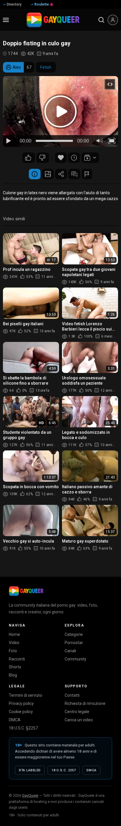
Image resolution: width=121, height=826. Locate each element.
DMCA (15, 719)
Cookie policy (21, 711)
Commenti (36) (74, 174)
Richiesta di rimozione (85, 703)
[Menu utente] (112, 20)
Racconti (17, 659)
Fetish (45, 67)
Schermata (48, 174)
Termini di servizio (25, 695)
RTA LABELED (30, 770)
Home (14, 634)
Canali (70, 650)
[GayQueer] (26, 591)
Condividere (61, 174)
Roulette (41, 4)
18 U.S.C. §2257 (23, 728)
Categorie (74, 634)
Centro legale (77, 711)
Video (14, 642)
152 (28, 157)
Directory (14, 4)
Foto (13, 650)
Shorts (15, 667)
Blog (13, 675)
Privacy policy (21, 703)
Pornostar (74, 642)
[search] (101, 20)
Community (75, 659)
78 (42, 157)
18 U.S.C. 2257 (63, 770)
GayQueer (30, 795)
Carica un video (79, 719)
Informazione (35, 174)
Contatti (72, 695)
